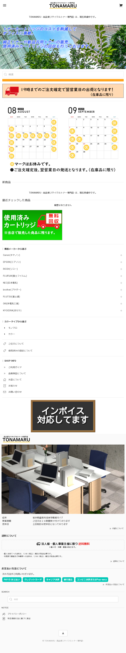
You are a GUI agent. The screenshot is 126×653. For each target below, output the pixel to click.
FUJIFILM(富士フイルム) (15, 276)
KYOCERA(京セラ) (12, 310)
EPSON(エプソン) (12, 262)
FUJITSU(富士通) (11, 296)
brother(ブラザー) (12, 289)
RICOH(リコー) (10, 269)
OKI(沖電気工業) (11, 303)
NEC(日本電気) (10, 283)
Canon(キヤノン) (11, 255)
